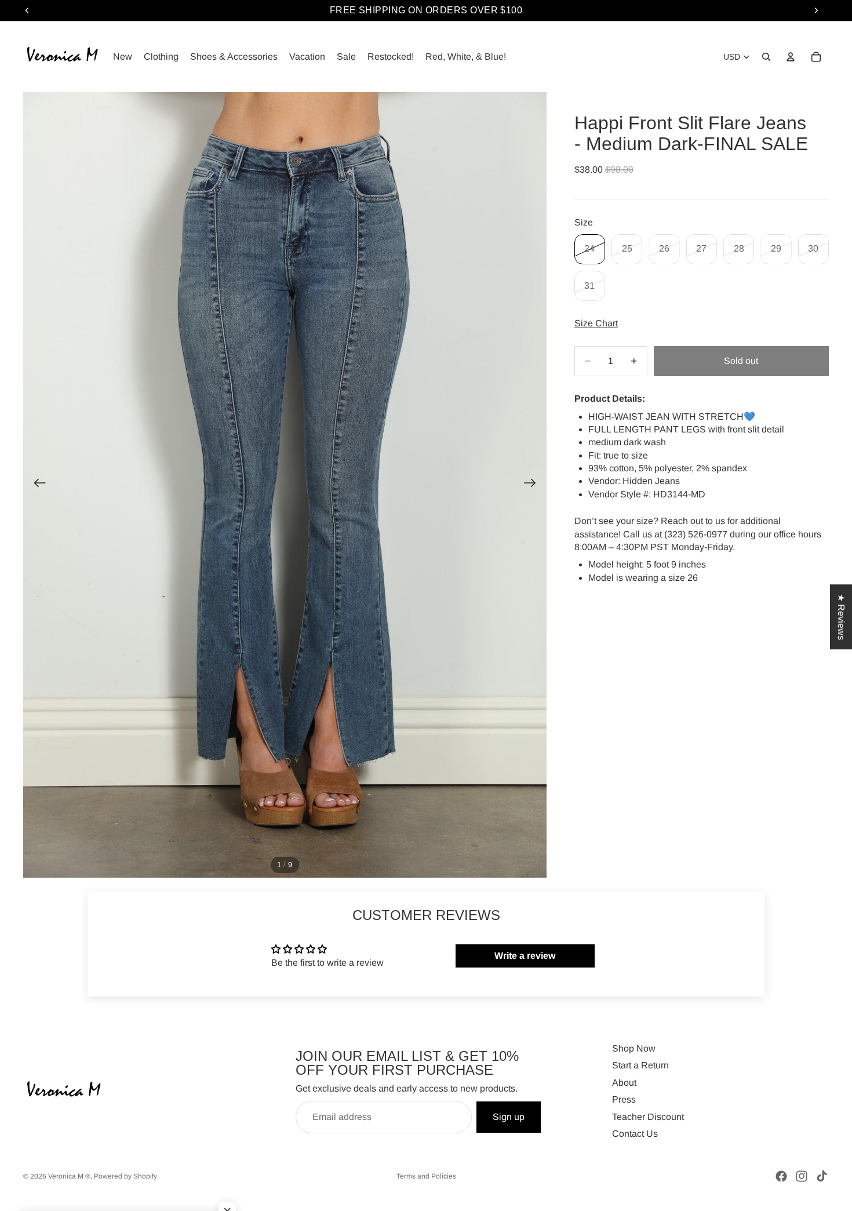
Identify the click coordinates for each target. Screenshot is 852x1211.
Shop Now (634, 1048)
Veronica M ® (69, 1176)
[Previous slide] (36, 485)
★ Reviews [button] (841, 617)
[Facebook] (781, 1176)
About (624, 1082)
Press (624, 1099)
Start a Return (640, 1065)
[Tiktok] (822, 1176)
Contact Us (635, 1134)
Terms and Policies (426, 1176)
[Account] (790, 57)
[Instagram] (802, 1176)
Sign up (509, 1116)
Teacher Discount (648, 1116)
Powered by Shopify (125, 1176)
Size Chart (596, 323)
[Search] (766, 57)
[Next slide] (533, 485)
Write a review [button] (524, 956)
